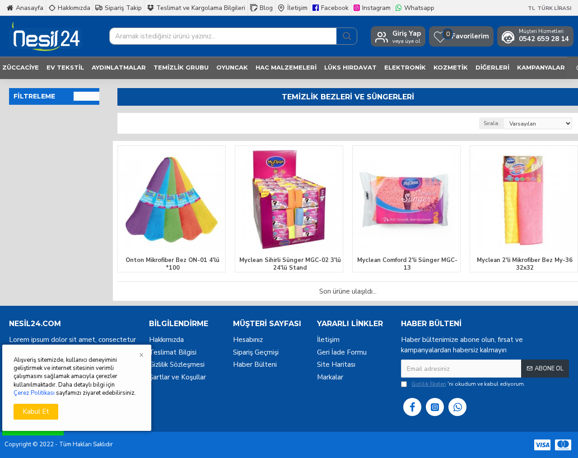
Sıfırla (89, 96)
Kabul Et (36, 411)
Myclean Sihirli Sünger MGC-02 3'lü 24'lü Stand (290, 264)
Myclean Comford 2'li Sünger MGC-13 (407, 264)
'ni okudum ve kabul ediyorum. (468, 384)
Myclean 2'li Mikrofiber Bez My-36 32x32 (525, 264)
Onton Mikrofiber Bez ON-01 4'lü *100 (172, 264)
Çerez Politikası (34, 393)
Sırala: (491, 123)
